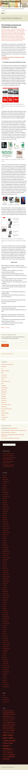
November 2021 (6, 528)
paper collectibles (16, 36)
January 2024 (5, 494)
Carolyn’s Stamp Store (7, 354)
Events (2, 379)
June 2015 (5, 678)
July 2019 (4, 585)
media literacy (12, 728)
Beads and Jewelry (5, 370)
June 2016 (5, 652)
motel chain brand (10, 34)
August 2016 (5, 650)
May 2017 (4, 631)
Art (2, 368)
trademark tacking (10, 40)
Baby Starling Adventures (12, 428)
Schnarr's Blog (8, 743)
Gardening (3, 385)
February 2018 (5, 612)
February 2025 (5, 479)
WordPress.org (6, 701)
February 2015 (5, 684)
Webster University (18, 40)
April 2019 (5, 589)
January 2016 (5, 663)
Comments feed (6, 699)
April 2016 (5, 657)
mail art (13, 725)
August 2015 (5, 674)
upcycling (6, 756)
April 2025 (5, 477)
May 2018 (4, 606)
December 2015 (6, 665)
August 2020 (5, 559)
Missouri (9, 730)
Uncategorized (4, 417)
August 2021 (5, 534)
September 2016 (6, 648)
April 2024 (5, 490)
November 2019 (6, 576)
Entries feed (5, 697)
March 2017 (5, 636)
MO (13, 732)
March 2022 (5, 519)
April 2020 (5, 566)
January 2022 (5, 523)
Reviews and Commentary (6, 408)
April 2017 (5, 633)
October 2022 (5, 509)
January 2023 (5, 504)
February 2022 (5, 521)
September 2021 (6, 532)
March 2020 (5, 568)
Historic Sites (4, 30)
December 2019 (6, 574)
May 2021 (4, 540)
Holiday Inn (10, 33)
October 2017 (5, 621)
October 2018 (5, 597)
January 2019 (5, 593)
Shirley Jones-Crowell (5, 434)
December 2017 (6, 616)
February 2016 (5, 661)
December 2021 (6, 526)
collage (8, 722)
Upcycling (3, 419)
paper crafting (8, 735)
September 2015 (6, 671)
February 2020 (5, 570)
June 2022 (5, 513)
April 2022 (5, 517)
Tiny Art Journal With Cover (8, 453)
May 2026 (4, 475)
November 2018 (6, 595)
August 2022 (5, 511)
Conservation (4, 377)
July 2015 (4, 676)
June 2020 (5, 561)
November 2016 (6, 644)
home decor (8, 725)
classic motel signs (20, 32)
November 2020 (6, 553)
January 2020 (5, 572)
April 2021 (5, 542)
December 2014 (6, 686)
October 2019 (5, 578)
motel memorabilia (18, 34)
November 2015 (6, 667)
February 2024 (5, 492)
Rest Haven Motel (9, 37)
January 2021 (5, 549)
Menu (2, 13)
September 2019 (6, 581)
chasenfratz (3, 430)
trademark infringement (15, 39)
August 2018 (5, 600)
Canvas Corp (9, 719)
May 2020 (4, 564)
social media (8, 750)
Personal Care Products (6, 404)
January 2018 (5, 614)
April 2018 (5, 608)
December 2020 (6, 551)
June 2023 (5, 500)
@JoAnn (4, 717)
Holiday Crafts (4, 392)
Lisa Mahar (15, 33)
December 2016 (6, 642)
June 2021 (5, 538)
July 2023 (4, 498)
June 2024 (5, 485)
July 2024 (4, 483)
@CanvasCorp (11, 716)
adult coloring (8, 717)
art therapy (5, 719)
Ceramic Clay (4, 375)
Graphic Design (21, 29)
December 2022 (6, 507)
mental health (5, 730)
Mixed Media (3, 398)
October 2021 (5, 530)
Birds (2, 372)
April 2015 (5, 680)
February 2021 (5, 547)
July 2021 (4, 536)
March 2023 (5, 502)
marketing (8, 727)
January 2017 (5, 640)
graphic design (4, 33)
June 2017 (5, 629)
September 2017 (6, 623)
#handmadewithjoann (8, 712)
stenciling (10, 754)
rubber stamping (9, 741)
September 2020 (6, 557)
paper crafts (8, 738)
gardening (10, 724)
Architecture (14, 29)
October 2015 (5, 669)
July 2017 (4, 627)
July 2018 (4, 602)
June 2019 (5, 587)
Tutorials (3, 415)
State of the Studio (11, 432)
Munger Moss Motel (8, 36)
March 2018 (5, 610)
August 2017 (5, 625)
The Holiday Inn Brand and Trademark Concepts (11, 26)
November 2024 (6, 481)
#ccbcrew (12, 710)
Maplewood (5, 727)
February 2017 (5, 638)
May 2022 (4, 515)
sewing (4, 750)
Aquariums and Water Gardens (7, 364)
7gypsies (6, 716)
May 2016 (4, 655)
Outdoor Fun (3, 400)
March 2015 (5, 682)
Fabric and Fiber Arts (5, 381)
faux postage (7, 724)
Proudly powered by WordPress (7, 767)
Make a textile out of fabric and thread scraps (17, 430)
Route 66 (13, 30)
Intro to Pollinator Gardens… (8, 455)
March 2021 (5, 545)
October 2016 (5, 646)
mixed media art (10, 732)
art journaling (13, 717)
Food (2, 383)
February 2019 (5, 591)
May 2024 (4, 487)
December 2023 (6, 496)
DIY (11, 722)
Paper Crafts (3, 402)
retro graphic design (18, 37)
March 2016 (5, 659)
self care (12, 749)
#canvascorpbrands (6, 710)
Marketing (9, 30)
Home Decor (3, 394)
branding (14, 32)
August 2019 (5, 583)
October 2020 (5, 555)
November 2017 (6, 619)
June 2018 (5, 604)
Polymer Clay (4, 406)
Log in (4, 695)
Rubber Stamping (4, 413)
